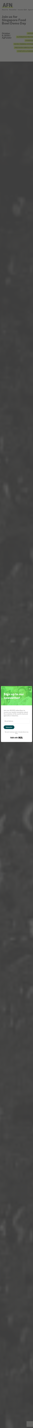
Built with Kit (16, 737)
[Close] (29, 688)
